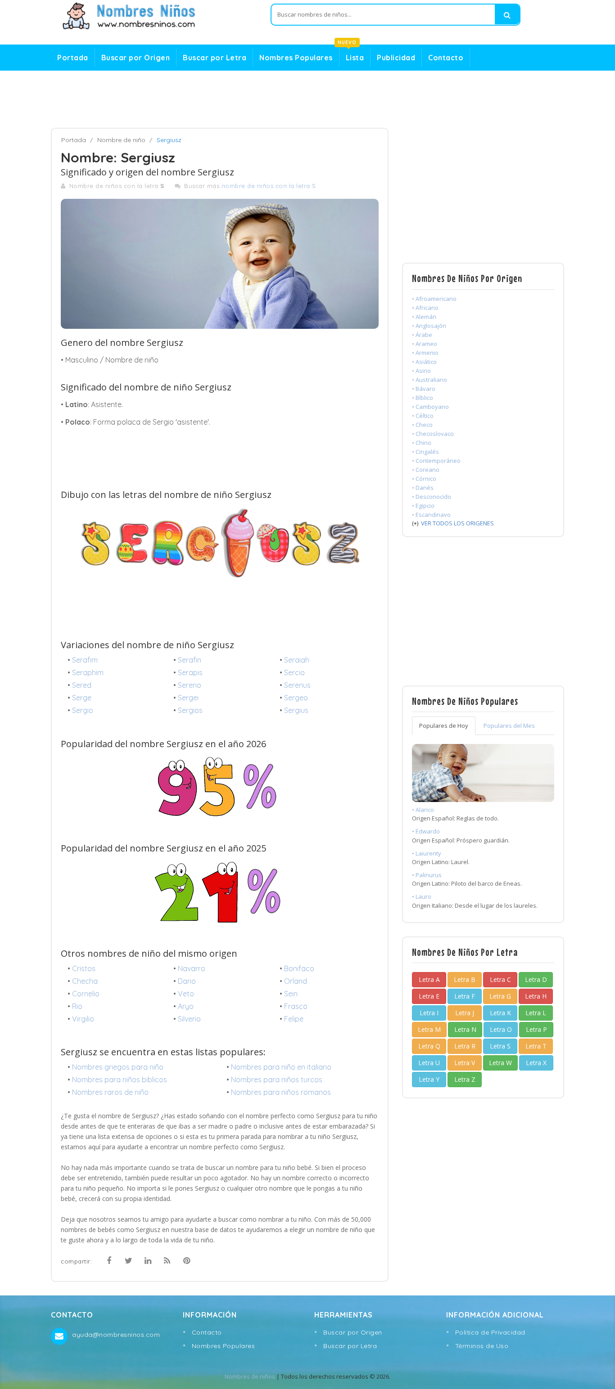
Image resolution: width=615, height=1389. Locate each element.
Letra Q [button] (429, 1046)
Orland (295, 981)
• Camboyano (430, 407)
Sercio (294, 672)
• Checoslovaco (433, 434)
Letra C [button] (500, 979)
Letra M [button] (429, 1029)
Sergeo (296, 697)
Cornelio (85, 993)
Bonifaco (299, 968)
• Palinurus (427, 875)
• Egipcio (423, 506)
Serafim (85, 659)
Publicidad (396, 57)
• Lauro (421, 896)
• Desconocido (431, 497)
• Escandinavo (431, 515)
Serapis (190, 672)
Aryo (186, 1006)
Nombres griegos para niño (117, 1066)
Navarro (191, 968)
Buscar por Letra (214, 57)
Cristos (83, 968)
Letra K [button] (500, 1012)
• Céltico (423, 416)
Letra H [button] (536, 996)
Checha (85, 981)
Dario (187, 981)
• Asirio (421, 371)
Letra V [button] (464, 1062)
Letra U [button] (429, 1062)
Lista (351, 55)
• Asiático (424, 362)
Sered (81, 685)
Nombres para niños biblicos (119, 1079)
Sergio (82, 710)
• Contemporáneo (436, 461)
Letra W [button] (500, 1062)
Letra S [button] (500, 1046)
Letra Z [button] (464, 1079)
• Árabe (422, 335)
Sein (291, 993)
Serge (81, 697)
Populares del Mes (509, 725)
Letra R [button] (464, 1046)
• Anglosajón (429, 326)
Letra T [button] (536, 1046)
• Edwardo (426, 831)
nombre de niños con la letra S (269, 185)
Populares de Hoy (443, 725)
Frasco (296, 1006)
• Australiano (429, 380)
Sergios (190, 710)
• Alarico (423, 810)
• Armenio (425, 353)
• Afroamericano (434, 299)
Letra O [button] (501, 1029)
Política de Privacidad (490, 1332)
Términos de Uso (482, 1346)
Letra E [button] (429, 996)
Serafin (189, 659)
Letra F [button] (464, 996)
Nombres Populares (296, 57)
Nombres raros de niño (110, 1092)
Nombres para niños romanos (281, 1092)
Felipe (293, 1018)
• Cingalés (425, 452)
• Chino (421, 443)
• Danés (423, 488)
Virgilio (83, 1018)
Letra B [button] (464, 979)
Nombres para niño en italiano (281, 1066)
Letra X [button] (536, 1062)
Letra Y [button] (429, 1079)
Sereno (189, 685)
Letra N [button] (465, 1029)
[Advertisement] (307, 99)
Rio (77, 1006)
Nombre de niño (121, 140)
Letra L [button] (535, 1012)
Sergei (188, 697)
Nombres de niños (250, 1376)
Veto (186, 993)
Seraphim (88, 672)
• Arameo (424, 344)
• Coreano (425, 470)
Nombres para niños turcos (276, 1079)
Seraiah (296, 659)
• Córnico (424, 479)
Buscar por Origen (135, 57)
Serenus (297, 685)
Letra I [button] (429, 1012)
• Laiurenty (426, 853)
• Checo (422, 425)
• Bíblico (422, 398)
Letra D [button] (536, 979)
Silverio (189, 1018)
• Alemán (424, 317)
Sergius (296, 710)
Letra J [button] (464, 1012)
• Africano (425, 308)
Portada (72, 57)
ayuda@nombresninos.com (116, 1335)
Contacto (445, 57)
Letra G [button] (500, 996)
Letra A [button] (429, 979)
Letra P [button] (536, 1029)
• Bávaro (423, 389)
